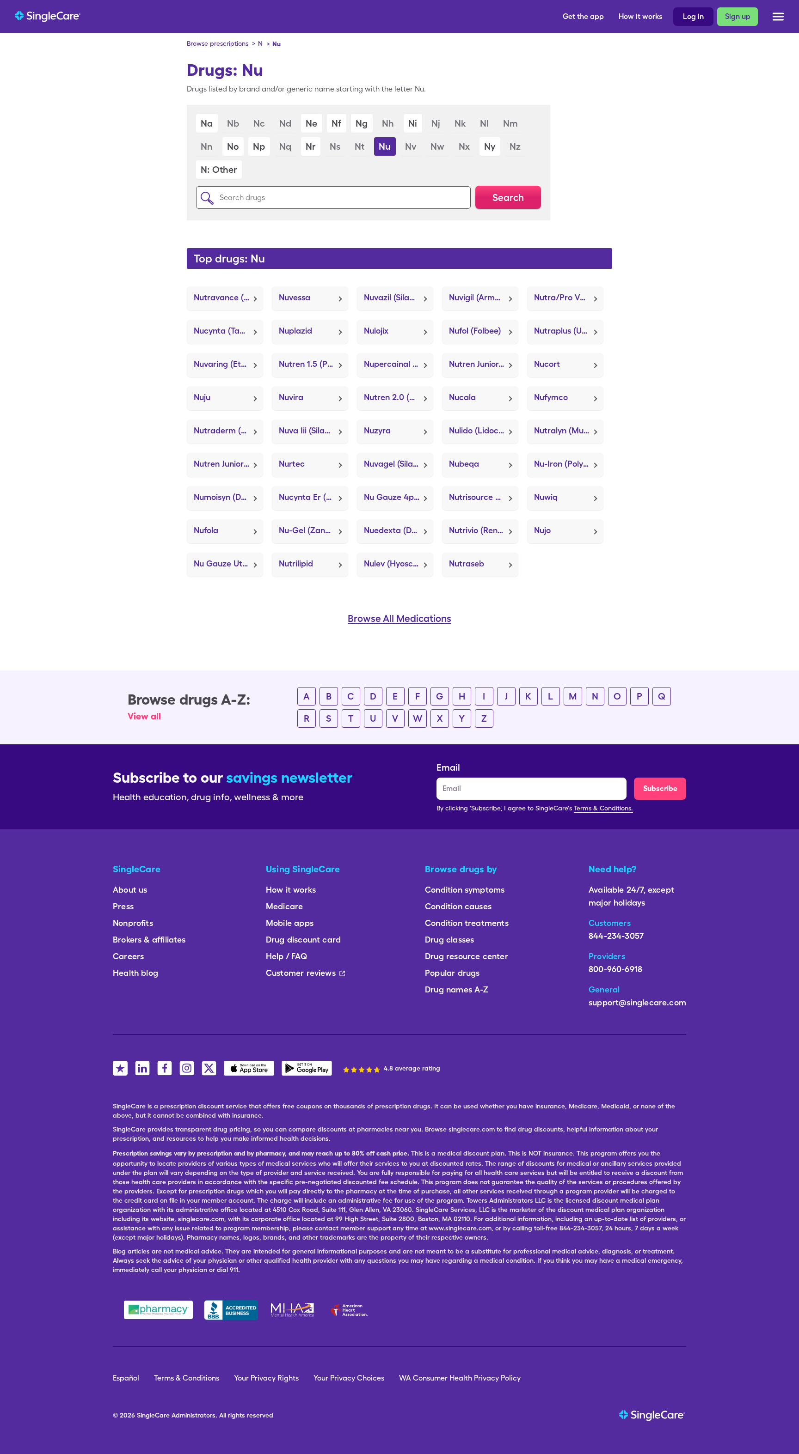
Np (259, 146)
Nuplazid (295, 330)
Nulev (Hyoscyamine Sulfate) (398, 563)
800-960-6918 (615, 969)
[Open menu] (778, 18)
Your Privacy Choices (348, 1378)
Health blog (135, 973)
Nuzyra (377, 430)
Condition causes (458, 906)
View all (144, 716)
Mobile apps (289, 923)
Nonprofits (133, 923)
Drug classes (449, 939)
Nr (310, 146)
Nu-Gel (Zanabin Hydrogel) (313, 530)
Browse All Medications (399, 619)
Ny (489, 146)
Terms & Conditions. (603, 808)
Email (448, 767)
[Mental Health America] (293, 1309)
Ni (412, 123)
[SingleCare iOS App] (249, 1068)
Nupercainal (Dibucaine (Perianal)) (398, 364)
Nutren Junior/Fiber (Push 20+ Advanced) (483, 364)
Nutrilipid (296, 563)
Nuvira (291, 397)
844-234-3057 (616, 936)
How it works (640, 16)
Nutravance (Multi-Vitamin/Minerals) (228, 297)
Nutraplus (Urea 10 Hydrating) (568, 330)
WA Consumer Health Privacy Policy (460, 1378)
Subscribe (660, 788)
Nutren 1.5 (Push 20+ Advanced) (313, 364)
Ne (311, 123)
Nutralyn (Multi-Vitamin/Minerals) (568, 430)
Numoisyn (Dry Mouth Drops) (228, 497)
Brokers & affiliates (149, 939)
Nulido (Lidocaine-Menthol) (483, 430)
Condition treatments (467, 923)
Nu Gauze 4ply (392, 497)
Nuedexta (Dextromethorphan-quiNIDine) (398, 530)
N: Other (219, 169)
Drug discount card (303, 939)
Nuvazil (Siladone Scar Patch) (398, 297)
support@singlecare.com (637, 1002)
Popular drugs (452, 973)
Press (123, 906)
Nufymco (551, 397)
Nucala (462, 397)
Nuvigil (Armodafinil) (483, 297)
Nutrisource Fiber (481, 497)
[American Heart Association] (352, 1309)
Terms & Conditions (186, 1378)
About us (130, 889)
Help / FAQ (286, 956)
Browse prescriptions (217, 43)
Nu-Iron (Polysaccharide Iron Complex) (568, 463)
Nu (385, 146)
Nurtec (292, 463)
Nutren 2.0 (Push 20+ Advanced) (398, 397)
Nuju (202, 397)
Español (126, 1378)
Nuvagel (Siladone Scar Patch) (398, 463)
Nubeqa (464, 463)
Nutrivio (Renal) (478, 530)
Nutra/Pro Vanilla (567, 297)
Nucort (547, 364)
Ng (362, 123)
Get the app (583, 16)
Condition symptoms (464, 889)
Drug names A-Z (457, 989)
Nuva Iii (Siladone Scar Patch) (313, 430)
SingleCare (153, 1415)
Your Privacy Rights (266, 1378)
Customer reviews (301, 973)
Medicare (284, 906)
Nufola (206, 530)
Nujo (542, 530)
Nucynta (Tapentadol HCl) (228, 330)
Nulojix (376, 330)
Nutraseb (466, 563)
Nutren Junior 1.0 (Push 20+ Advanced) (228, 463)
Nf (336, 123)
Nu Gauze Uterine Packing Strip (228, 563)
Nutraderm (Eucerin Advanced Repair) (228, 430)
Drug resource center (466, 956)
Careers (128, 956)
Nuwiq (546, 497)
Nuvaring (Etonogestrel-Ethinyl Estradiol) (228, 364)
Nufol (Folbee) (475, 330)
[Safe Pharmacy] (158, 1310)
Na (207, 123)
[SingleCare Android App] (307, 1068)
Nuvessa (294, 297)
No (233, 146)
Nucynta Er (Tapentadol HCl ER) (313, 497)
